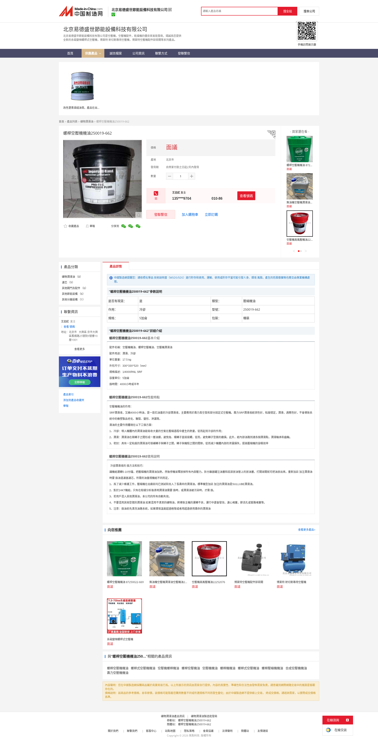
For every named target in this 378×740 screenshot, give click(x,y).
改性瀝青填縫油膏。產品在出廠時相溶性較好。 (90, 108)
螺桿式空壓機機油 (143, 668)
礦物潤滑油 (86, 121)
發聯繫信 (160, 214)
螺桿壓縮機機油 (272, 668)
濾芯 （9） (68, 282)
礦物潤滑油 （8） (72, 277)
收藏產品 (73, 226)
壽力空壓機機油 (117, 673)
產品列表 (72, 121)
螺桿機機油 (227, 668)
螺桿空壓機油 (191, 668)
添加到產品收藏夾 (73, 400)
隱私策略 (189, 731)
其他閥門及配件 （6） (75, 288)
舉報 (92, 226)
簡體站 (245, 731)
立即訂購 (211, 214)
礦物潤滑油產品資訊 (173, 716)
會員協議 (208, 731)
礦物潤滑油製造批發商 (204, 716)
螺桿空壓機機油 (117, 668)
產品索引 (68, 394)
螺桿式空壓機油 (248, 668)
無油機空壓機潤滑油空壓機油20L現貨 (308, 202)
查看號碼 (246, 196)
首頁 (61, 121)
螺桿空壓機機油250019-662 (194, 720)
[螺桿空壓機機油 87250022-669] (300, 149)
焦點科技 (194, 735)
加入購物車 (190, 214)
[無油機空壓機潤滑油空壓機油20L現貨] (300, 186)
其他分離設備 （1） (73, 299)
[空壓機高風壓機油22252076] (300, 223)
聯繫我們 (132, 731)
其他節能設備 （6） (73, 294)
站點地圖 (170, 731)
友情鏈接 (262, 731)
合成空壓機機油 (296, 668)
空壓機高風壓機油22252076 (303, 240)
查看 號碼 (69, 327)
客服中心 (151, 731)
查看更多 (79, 349)
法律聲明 (227, 731)
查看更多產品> (306, 530)
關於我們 (113, 731)
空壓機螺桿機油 (168, 668)
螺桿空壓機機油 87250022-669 (305, 165)
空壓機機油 (210, 668)
